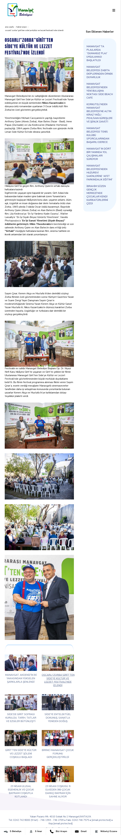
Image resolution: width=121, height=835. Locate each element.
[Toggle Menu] (113, 10)
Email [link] (83, 831)
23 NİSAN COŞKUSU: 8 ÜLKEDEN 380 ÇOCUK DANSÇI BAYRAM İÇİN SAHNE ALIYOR (57, 791)
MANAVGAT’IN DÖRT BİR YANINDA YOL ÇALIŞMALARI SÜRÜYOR (98, 154)
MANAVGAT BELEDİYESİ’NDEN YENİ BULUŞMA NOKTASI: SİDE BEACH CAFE (99, 90)
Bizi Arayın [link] (61, 831)
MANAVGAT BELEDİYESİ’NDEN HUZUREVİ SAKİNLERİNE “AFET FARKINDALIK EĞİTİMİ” (99, 172)
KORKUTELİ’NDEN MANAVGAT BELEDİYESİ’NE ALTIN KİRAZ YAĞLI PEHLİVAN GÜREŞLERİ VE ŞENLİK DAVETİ (99, 113)
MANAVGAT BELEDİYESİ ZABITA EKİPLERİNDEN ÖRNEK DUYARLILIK (99, 72)
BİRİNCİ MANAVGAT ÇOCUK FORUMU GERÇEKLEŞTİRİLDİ (58, 753)
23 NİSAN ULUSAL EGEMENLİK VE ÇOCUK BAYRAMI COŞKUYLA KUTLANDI (21, 791)
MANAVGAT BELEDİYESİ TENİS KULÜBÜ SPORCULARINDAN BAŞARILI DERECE (97, 135)
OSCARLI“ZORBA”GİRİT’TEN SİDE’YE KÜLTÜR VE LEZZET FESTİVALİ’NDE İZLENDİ (58, 680)
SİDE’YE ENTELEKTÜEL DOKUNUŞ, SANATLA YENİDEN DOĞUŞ (58, 718)
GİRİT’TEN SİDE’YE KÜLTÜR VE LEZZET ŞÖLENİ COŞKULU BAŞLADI (20, 753)
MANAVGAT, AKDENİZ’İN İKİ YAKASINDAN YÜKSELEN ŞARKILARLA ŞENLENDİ (21, 678)
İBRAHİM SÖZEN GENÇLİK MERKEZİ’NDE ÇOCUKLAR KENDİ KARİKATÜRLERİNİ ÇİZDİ (97, 194)
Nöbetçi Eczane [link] (108, 831)
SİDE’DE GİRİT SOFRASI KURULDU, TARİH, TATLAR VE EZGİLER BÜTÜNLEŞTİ (20, 718)
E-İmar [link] (38, 831)
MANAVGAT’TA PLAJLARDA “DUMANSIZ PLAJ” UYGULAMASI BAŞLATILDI (96, 53)
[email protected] (101, 820)
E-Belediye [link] (15, 831)
